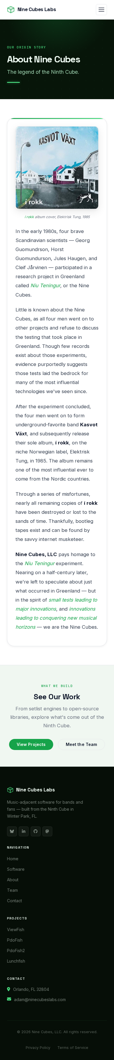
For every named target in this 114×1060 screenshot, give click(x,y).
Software (16, 869)
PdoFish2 (16, 950)
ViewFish (15, 929)
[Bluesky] (12, 831)
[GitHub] (36, 831)
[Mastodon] (47, 831)
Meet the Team (81, 744)
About (12, 879)
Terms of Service (72, 1047)
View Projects (31, 744)
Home (12, 858)
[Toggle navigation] (101, 9)
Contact (14, 900)
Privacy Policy (38, 1047)
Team (12, 890)
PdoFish (15, 940)
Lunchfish (16, 961)
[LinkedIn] (24, 831)
